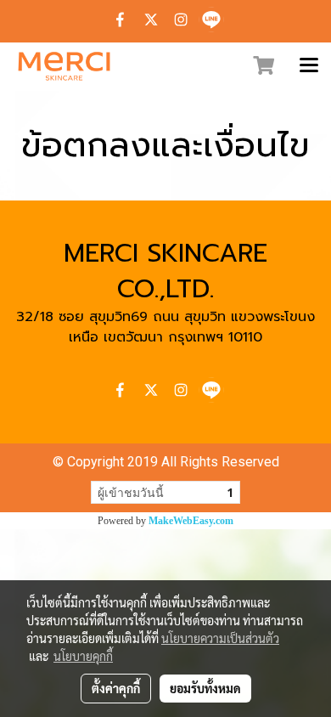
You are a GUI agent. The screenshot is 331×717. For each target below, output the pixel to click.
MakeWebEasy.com (191, 521)
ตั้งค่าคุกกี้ (116, 688)
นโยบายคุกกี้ (83, 655)
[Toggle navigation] (309, 66)
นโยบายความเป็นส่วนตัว (220, 638)
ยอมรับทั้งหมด (205, 688)
